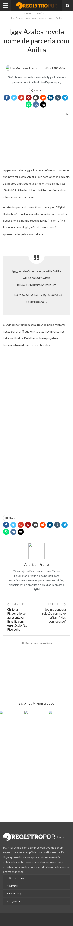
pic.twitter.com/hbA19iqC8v (36, 284)
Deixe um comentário (38, 643)
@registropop (44, 703)
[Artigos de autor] (36, 551)
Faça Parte (14, 901)
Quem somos (16, 878)
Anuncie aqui (16, 893)
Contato (13, 885)
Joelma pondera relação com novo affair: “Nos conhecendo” (54, 615)
